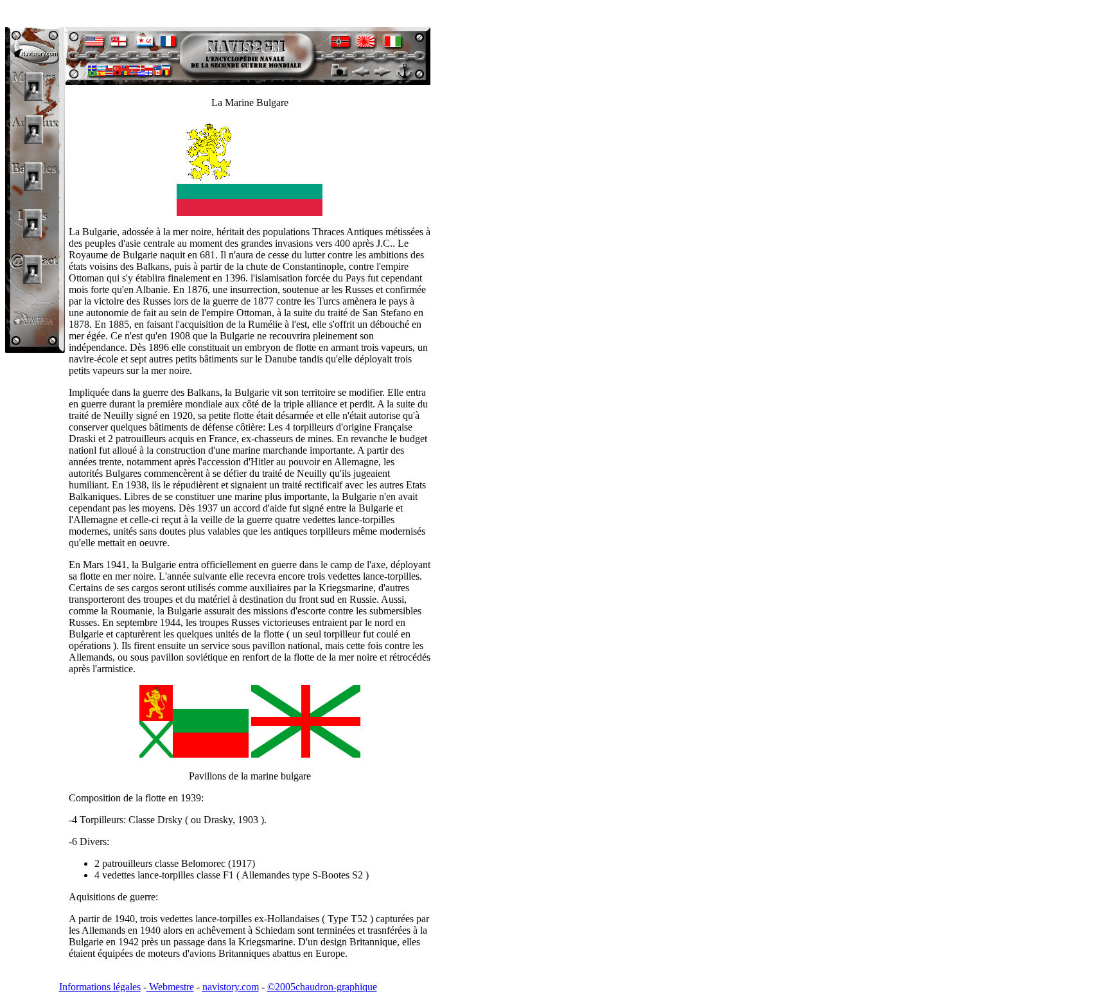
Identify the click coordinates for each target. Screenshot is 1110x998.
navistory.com (230, 986)
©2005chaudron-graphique (322, 986)
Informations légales (100, 986)
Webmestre (170, 986)
